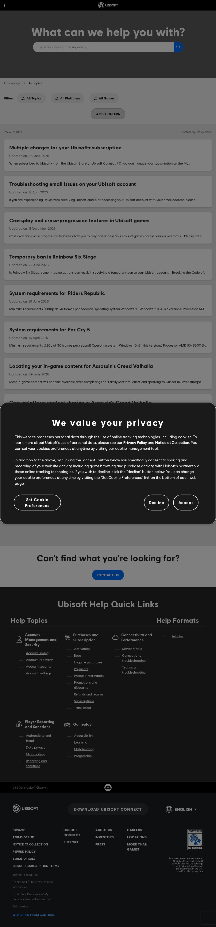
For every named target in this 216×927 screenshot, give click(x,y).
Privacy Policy (135, 442)
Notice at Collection (172, 442)
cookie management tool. (137, 448)
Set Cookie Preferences (37, 502)
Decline (156, 502)
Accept (185, 502)
